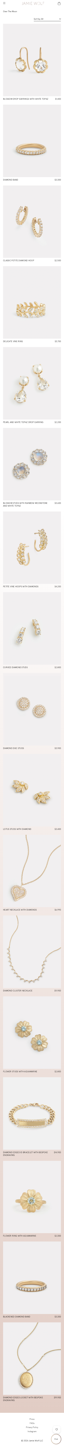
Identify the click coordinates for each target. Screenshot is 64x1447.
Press (32, 1419)
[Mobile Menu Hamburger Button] (4, 3)
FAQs (32, 1423)
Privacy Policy (32, 1427)
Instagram (32, 1431)
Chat (56, 1439)
